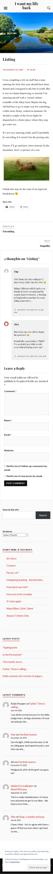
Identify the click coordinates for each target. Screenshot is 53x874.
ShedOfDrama (19, 789)
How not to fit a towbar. (19, 594)
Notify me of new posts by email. (25, 476)
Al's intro (11, 558)
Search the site (11, 509)
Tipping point (10, 647)
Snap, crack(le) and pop (31, 816)
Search (43, 515)
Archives (7, 531)
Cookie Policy (14, 862)
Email (7, 434)
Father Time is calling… (15, 669)
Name (8, 420)
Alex (32, 70)
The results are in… (13, 661)
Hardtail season (28, 734)
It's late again (13, 601)
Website (9, 450)
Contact (11, 565)
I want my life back (26, 5)
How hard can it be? (17, 587)
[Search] (46, 8)
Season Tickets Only (17, 615)
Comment (10, 391)
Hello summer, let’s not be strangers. (23, 676)
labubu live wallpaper (22, 785)
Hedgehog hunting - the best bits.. (25, 579)
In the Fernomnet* (12, 654)
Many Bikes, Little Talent (19, 608)
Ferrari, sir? (12, 572)
